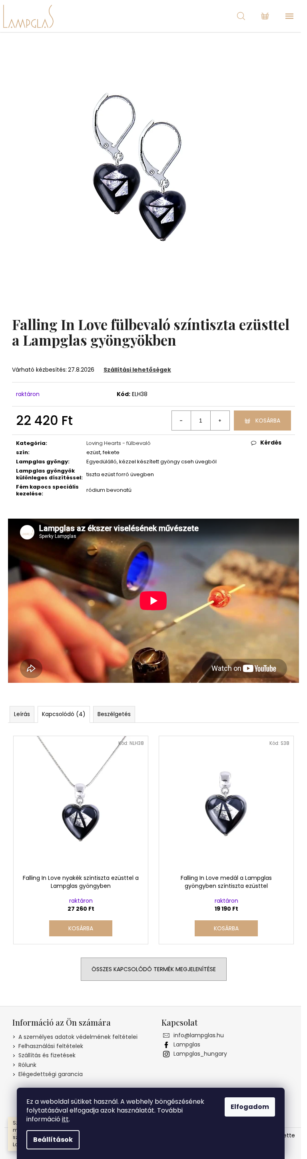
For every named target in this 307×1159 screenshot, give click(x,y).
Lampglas (186, 1044)
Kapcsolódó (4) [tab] (64, 714)
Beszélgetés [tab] (114, 714)
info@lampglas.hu (198, 1035)
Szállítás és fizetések (47, 1055)
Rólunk (27, 1065)
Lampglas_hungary (200, 1054)
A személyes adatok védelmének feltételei (78, 1037)
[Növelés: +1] (219, 420)
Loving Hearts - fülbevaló (118, 443)
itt (65, 1119)
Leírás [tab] (22, 714)
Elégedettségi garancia (50, 1074)
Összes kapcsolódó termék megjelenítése (154, 969)
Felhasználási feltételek (50, 1046)
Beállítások (53, 1139)
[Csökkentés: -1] (181, 420)
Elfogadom (250, 1106)
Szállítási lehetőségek (137, 370)
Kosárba (267, 421)
